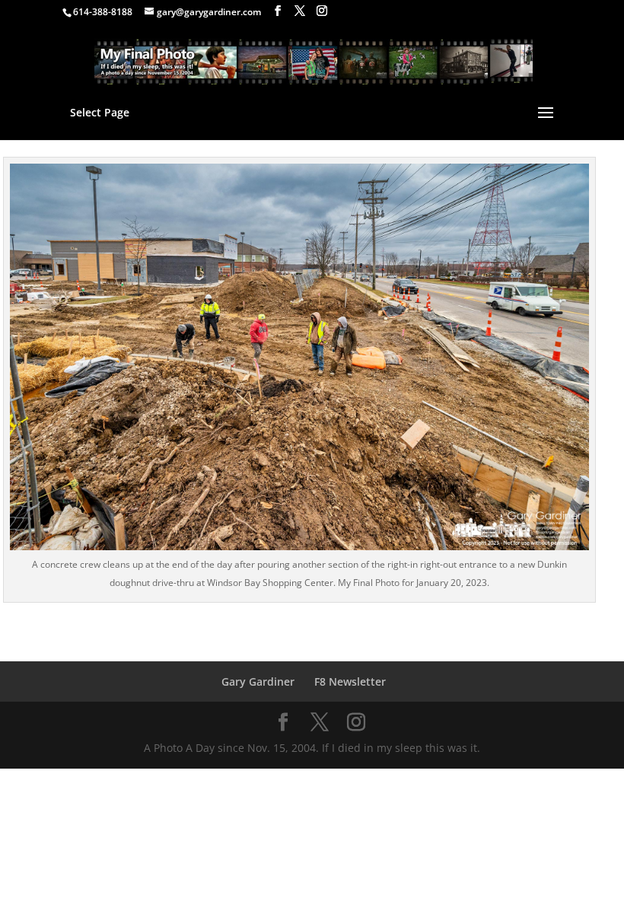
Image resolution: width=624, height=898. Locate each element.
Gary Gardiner (257, 681)
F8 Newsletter (350, 681)
